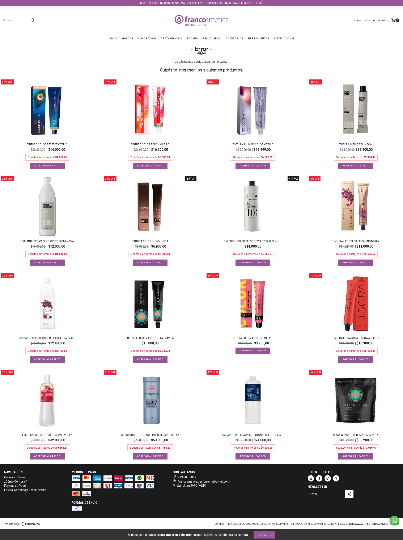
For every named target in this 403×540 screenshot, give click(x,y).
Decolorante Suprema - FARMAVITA (355, 435)
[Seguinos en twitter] (336, 478)
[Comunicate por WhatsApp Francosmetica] (394, 520)
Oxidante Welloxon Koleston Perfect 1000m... (252, 435)
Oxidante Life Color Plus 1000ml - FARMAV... (47, 338)
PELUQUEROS (212, 38)
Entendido (264, 535)
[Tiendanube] (22, 525)
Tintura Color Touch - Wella (150, 144)
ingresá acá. (356, 524)
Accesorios (234, 38)
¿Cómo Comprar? (15, 481)
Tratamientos (171, 38)
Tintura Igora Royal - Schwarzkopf (355, 338)
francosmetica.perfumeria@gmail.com (204, 481)
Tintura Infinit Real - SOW (355, 144)
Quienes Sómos (14, 477)
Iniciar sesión (380, 20)
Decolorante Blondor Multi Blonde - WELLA (150, 435)
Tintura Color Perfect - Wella (47, 144)
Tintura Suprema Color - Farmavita (150, 338)
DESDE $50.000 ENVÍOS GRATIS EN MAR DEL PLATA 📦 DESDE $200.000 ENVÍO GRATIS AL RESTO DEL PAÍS (201, 3)
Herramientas (258, 38)
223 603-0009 (187, 477)
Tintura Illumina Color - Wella (253, 144)
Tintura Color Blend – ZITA (150, 241)
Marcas (127, 38)
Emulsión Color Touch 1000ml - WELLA (47, 435)
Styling (192, 38)
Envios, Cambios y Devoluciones (25, 490)
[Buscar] (32, 20)
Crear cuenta (362, 20)
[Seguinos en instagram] (311, 478)
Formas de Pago (15, 485)
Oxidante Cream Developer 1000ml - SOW (47, 241)
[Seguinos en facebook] (319, 478)
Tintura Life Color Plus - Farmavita (355, 241)
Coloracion (147, 38)
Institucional (284, 38)
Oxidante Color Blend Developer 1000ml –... (253, 241)
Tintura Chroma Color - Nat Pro (253, 338)
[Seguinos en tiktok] (327, 478)
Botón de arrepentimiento (383, 524)
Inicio (113, 38)
